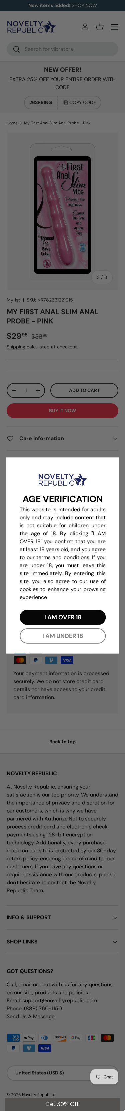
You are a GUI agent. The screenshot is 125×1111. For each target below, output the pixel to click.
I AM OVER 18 (62, 617)
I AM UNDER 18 (62, 636)
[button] (62, 1104)
